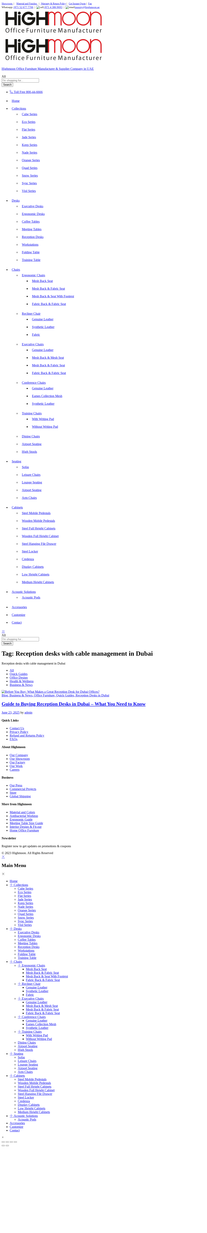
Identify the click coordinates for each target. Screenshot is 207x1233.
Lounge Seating (32, 482)
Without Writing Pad (45, 426)
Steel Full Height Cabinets (38, 528)
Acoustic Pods (31, 597)
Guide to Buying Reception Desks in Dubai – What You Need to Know (74, 704)
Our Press (16, 785)
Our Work (16, 766)
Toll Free (19, 92)
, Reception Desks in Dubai (91, 695)
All (12, 670)
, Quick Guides (64, 695)
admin (28, 712)
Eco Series (28, 122)
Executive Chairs (33, 998)
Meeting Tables (31, 229)
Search (7, 84)
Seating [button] (16, 461)
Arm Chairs (29, 497)
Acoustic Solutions (26, 1116)
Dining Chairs (31, 436)
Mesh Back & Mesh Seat (48, 357)
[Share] (11, 1142)
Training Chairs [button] (32, 413)
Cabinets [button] (17, 507)
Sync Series (29, 183)
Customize (18, 614)
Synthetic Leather (43, 327)
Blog (5, 695)
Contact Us (17, 728)
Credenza (28, 559)
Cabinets (19, 1075)
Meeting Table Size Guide (26, 823)
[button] (3, 1137)
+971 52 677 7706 (23, 7)
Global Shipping (20, 796)
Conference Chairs (34, 1017)
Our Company (19, 755)
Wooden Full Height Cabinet (40, 536)
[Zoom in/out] (3, 1142)
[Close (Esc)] (15, 1142)
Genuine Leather (42, 319)
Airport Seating (31, 444)
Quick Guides (18, 674)
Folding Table (31, 252)
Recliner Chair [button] (31, 313)
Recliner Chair (31, 984)
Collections (21, 885)
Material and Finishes (27, 3)
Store (13, 792)
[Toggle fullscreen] (7, 1142)
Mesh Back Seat (42, 281)
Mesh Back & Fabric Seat (48, 288)
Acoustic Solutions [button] (24, 591)
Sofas (25, 467)
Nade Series (29, 152)
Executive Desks (32, 206)
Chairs (18, 961)
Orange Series (31, 160)
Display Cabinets (33, 566)
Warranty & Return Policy (53, 3)
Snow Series (30, 175)
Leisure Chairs (31, 474)
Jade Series (29, 137)
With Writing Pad (43, 419)
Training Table (31, 260)
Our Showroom (20, 758)
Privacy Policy (19, 732)
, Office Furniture (43, 695)
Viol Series (29, 191)
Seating (18, 1053)
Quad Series (29, 168)
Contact (17, 622)
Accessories (19, 607)
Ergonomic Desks (33, 214)
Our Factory (17, 762)
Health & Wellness (22, 681)
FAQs (13, 739)
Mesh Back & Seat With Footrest (53, 296)
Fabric (36, 334)
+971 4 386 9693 (53, 7)
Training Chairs (32, 1031)
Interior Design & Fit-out (25, 826)
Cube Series (29, 114)
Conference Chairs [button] (34, 382)
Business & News (21, 685)
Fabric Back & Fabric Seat (49, 304)
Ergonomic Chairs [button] (33, 275)
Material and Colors (22, 812)
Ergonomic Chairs (33, 965)
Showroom (7, 3)
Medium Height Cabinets (38, 582)
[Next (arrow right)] (7, 1145)
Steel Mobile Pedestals (36, 513)
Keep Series (29, 145)
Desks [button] (16, 200)
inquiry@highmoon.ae (87, 7)
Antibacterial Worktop (24, 816)
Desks (18, 928)
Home (16, 101)
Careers (14, 769)
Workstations (30, 244)
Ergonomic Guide (21, 819)
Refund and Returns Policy (27, 735)
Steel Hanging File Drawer (39, 543)
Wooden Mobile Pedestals (38, 520)
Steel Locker (30, 551)
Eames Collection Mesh (47, 396)
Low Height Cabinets (35, 574)
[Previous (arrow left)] (3, 1145)
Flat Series (28, 129)
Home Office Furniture (24, 830)
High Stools (29, 451)
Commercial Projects (23, 789)
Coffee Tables (31, 221)
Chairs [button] (16, 269)
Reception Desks (32, 237)
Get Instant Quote (77, 3)
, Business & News (20, 695)
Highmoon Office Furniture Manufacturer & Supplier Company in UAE (48, 68)
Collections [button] (19, 108)
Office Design (19, 677)
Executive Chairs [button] (33, 344)
